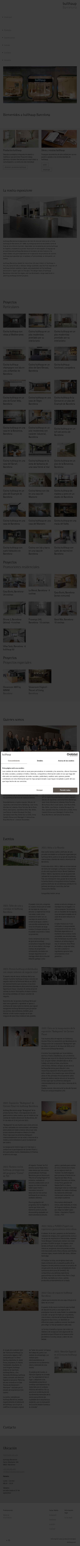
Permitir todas (65, 790)
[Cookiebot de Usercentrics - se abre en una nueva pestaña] (68, 754)
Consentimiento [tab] (14, 761)
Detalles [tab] (40, 761)
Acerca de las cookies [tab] (66, 761)
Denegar (40, 790)
